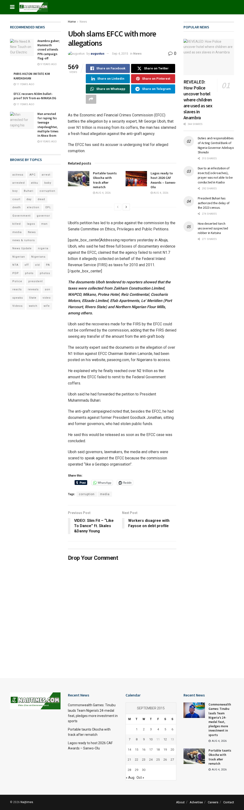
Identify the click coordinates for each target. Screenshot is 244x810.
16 (143, 749)
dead (41, 199)
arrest (46, 174)
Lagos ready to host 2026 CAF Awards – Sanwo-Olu (163, 180)
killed (16, 223)
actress (17, 174)
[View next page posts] (126, 207)
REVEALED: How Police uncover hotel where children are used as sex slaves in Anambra (198, 99)
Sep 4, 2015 (120, 53)
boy (15, 190)
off (27, 264)
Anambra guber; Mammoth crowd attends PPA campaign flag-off (48, 49)
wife (47, 305)
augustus (97, 53)
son (47, 289)
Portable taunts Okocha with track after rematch (105, 180)
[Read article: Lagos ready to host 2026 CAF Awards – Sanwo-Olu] (136, 178)
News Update (22, 248)
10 (150, 739)
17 (150, 749)
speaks (17, 297)
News (83, 21)
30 (143, 770)
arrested (18, 182)
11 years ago (25, 84)
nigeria (43, 248)
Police (17, 281)
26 (165, 759)
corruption (87, 494)
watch (33, 305)
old (37, 264)
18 (158, 749)
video (47, 297)
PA (48, 264)
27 (172, 759)
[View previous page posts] (117, 207)
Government (21, 215)
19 (165, 749)
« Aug (130, 777)
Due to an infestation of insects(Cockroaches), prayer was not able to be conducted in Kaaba (215, 175)
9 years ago (48, 64)
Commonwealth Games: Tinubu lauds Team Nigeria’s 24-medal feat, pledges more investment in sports (219, 719)
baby (47, 182)
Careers (213, 802)
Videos (17, 305)
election (33, 207)
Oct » (140, 777)
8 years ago (48, 141)
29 (136, 770)
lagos (31, 223)
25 (158, 759)
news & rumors (23, 240)
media (105, 494)
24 (150, 759)
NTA (15, 264)
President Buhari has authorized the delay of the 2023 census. (214, 203)
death (16, 207)
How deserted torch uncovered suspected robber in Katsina (213, 228)
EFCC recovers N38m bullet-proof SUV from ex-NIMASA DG (35, 96)
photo (29, 273)
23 (143, 759)
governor (43, 215)
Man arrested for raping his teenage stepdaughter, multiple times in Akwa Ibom (47, 125)
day (28, 199)
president (35, 281)
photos (45, 273)
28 (129, 770)
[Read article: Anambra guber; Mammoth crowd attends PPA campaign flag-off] (22, 47)
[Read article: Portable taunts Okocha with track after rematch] (78, 178)
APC (33, 174)
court (16, 199)
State (32, 297)
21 (129, 759)
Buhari (28, 190)
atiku (34, 182)
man (44, 223)
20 (172, 749)
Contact (228, 802)
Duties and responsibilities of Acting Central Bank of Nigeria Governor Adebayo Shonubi (216, 145)
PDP (15, 273)
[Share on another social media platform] (91, 99)
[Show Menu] (12, 7)
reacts (17, 289)
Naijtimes (26, 802)
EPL (48, 207)
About (180, 802)
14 (129, 749)
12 (165, 739)
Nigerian (18, 256)
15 (136, 749)
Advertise (196, 802)
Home (72, 21)
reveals (33, 289)
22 (136, 759)
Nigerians (38, 256)
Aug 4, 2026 (103, 192)
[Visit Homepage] (33, 7)
